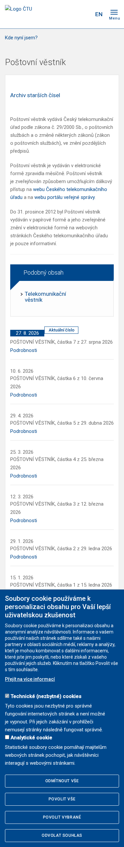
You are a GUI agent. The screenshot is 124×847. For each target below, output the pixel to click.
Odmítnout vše (62, 781)
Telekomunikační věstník (45, 296)
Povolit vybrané (62, 817)
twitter (60, 14)
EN (99, 14)
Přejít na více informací (30, 679)
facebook (49, 14)
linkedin (72, 14)
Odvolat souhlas (62, 835)
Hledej (85, 14)
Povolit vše (62, 799)
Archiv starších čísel (35, 95)
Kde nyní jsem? (21, 38)
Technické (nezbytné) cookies (46, 696)
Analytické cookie (31, 738)
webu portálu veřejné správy (64, 197)
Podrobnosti (23, 350)
